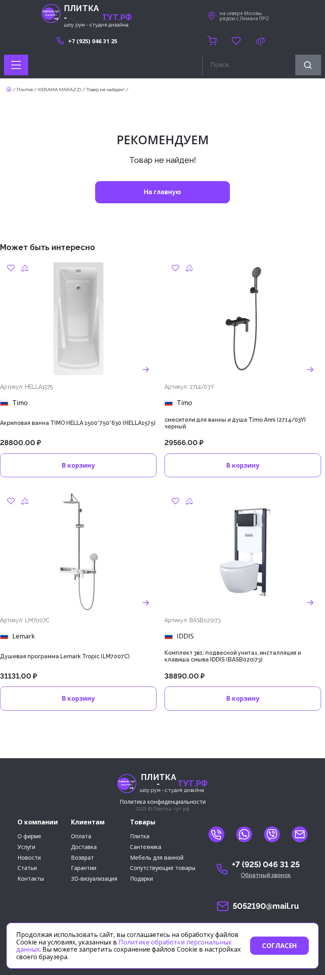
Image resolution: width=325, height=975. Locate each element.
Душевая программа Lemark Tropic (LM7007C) (65, 656)
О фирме (29, 836)
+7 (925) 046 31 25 (92, 41)
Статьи (27, 868)
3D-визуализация (94, 879)
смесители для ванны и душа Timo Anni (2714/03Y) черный (235, 423)
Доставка (84, 847)
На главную (162, 192)
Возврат (82, 858)
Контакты (30, 879)
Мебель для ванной (157, 858)
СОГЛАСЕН (279, 945)
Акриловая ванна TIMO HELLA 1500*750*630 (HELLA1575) (77, 423)
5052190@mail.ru (266, 906)
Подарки (141, 879)
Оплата (81, 836)
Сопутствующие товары (162, 868)
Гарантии (83, 868)
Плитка (25, 89)
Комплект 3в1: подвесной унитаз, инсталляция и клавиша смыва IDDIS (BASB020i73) (232, 656)
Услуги (26, 847)
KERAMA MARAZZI (59, 89)
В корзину (78, 465)
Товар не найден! (105, 89)
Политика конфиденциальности (163, 801)
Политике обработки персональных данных (123, 946)
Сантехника (145, 847)
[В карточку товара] (146, 369)
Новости (29, 858)
